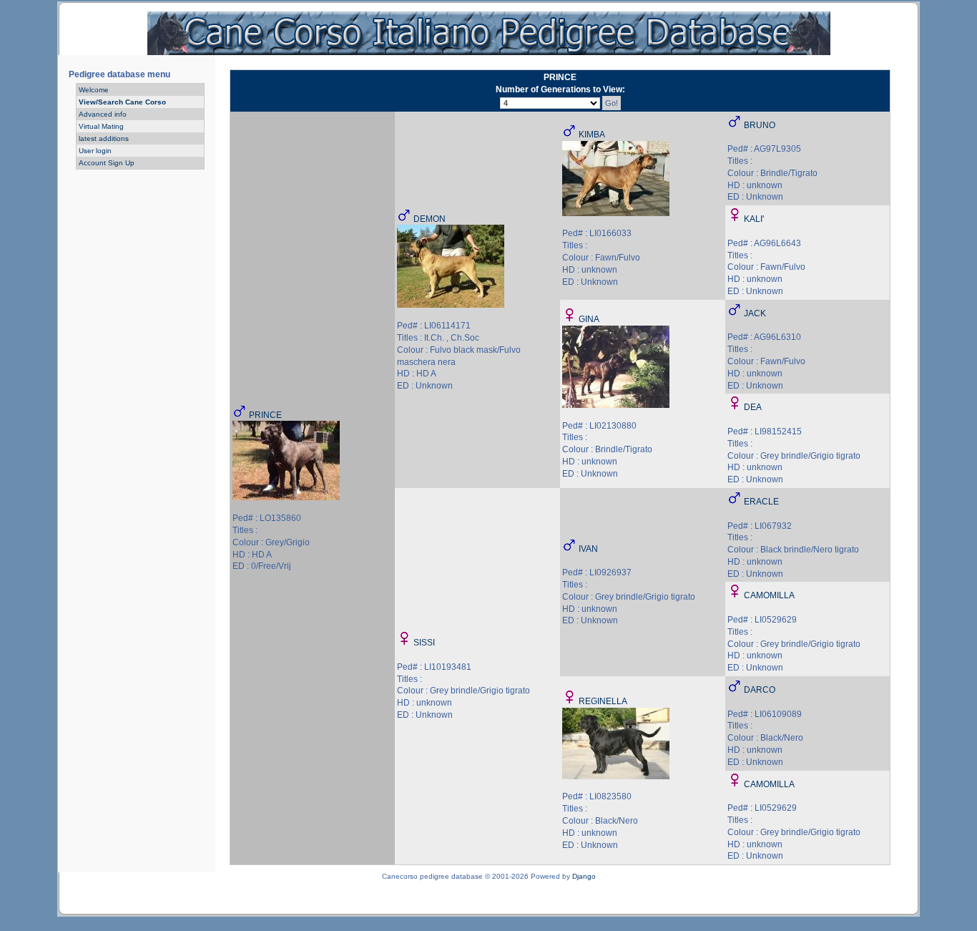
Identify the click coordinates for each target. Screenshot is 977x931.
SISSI (424, 643)
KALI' (754, 219)
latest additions (104, 138)
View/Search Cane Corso (122, 102)
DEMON (429, 219)
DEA (753, 407)
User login (95, 151)
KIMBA (592, 135)
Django (584, 876)
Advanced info (103, 114)
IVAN (588, 549)
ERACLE (761, 502)
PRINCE (265, 415)
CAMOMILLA (769, 595)
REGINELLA (603, 701)
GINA (589, 319)
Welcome (94, 90)
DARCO (759, 690)
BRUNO (759, 125)
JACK (755, 313)
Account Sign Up (106, 163)
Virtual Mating (101, 126)
